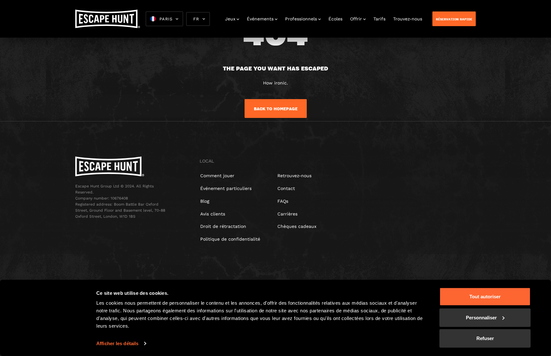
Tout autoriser (485, 296)
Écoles (335, 18)
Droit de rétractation (223, 226)
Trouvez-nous (407, 18)
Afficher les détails (117, 343)
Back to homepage (276, 109)
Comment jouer (217, 175)
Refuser (485, 338)
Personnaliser (481, 317)
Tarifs (379, 18)
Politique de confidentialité (230, 239)
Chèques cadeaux (296, 226)
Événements (260, 18)
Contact (286, 188)
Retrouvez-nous (294, 175)
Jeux (230, 18)
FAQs (282, 201)
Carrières (287, 213)
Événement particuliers (226, 188)
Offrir (356, 18)
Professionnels (301, 18)
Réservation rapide (454, 19)
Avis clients (212, 213)
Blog (204, 201)
